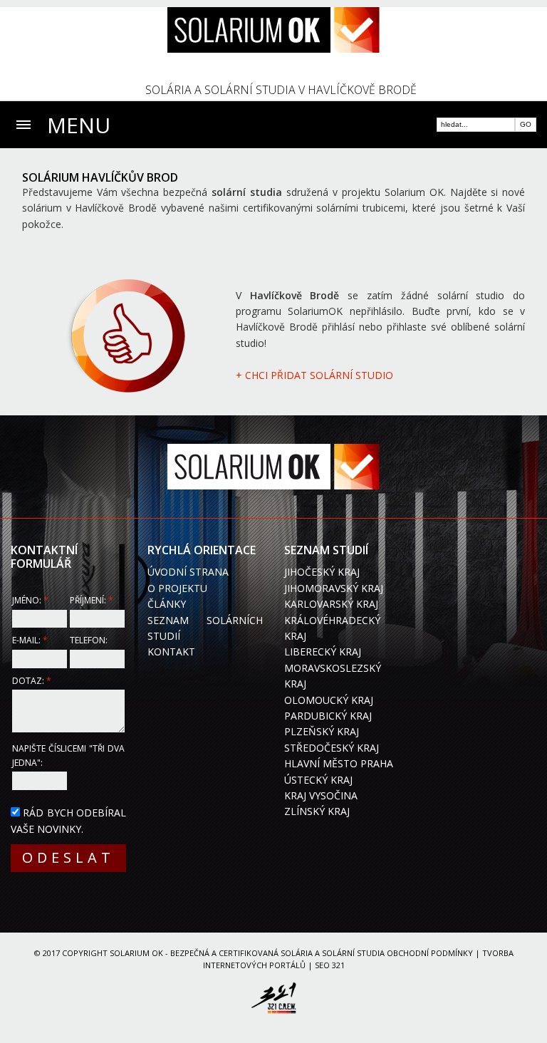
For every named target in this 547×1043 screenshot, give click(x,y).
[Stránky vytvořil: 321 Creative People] (273, 1000)
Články (166, 604)
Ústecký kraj (318, 780)
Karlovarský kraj (331, 604)
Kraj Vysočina (321, 795)
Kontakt (171, 651)
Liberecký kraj (322, 651)
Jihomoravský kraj (333, 588)
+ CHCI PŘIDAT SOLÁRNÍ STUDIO (314, 375)
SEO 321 (330, 965)
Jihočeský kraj (322, 571)
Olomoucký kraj (328, 700)
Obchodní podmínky (430, 953)
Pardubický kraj (328, 715)
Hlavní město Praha (338, 763)
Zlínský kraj (317, 811)
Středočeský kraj (331, 747)
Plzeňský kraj (321, 731)
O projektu (177, 588)
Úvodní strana (188, 571)
